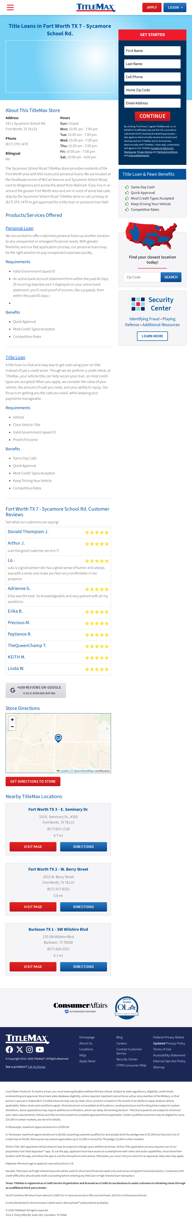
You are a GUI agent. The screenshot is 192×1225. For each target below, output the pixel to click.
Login (173, 7)
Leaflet (64, 771)
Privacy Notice (144, 152)
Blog (119, 1038)
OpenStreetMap (84, 771)
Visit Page (33, 846)
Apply (152, 7)
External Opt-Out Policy (169, 1061)
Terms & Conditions (167, 152)
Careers (121, 1044)
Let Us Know (36, 1067)
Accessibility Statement (169, 1056)
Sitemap (159, 1067)
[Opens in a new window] (80, 1008)
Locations (86, 1049)
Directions (83, 846)
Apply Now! (87, 1061)
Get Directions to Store (33, 781)
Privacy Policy (169, 1044)
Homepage (87, 1038)
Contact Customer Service (129, 1051)
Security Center (127, 1060)
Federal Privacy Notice (168, 1038)
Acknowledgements (139, 155)
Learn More (155, 337)
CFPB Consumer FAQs (131, 1066)
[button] (58, 738)
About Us (85, 1044)
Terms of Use (162, 1049)
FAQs (82, 1056)
